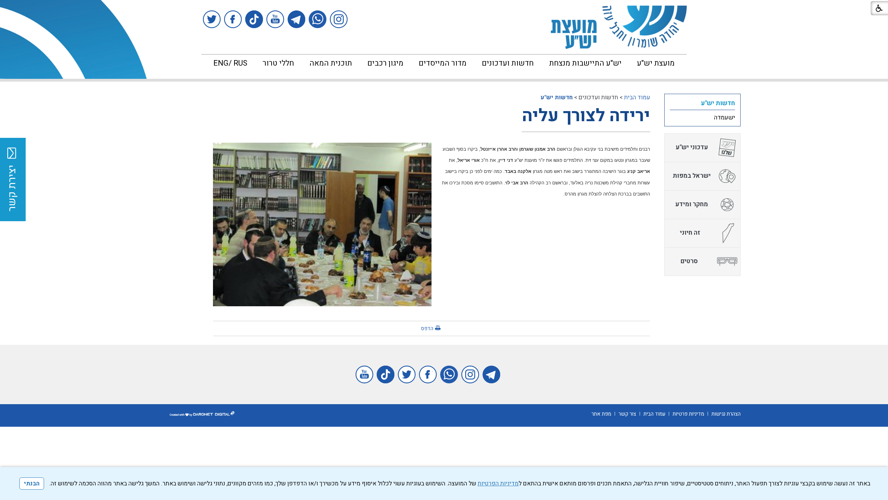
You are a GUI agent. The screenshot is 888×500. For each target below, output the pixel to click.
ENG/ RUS (230, 63)
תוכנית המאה (330, 63)
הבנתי (32, 483)
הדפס (427, 328)
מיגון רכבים (385, 63)
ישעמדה (724, 117)
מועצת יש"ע (656, 63)
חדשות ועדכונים (508, 63)
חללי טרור (278, 63)
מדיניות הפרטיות (498, 483)
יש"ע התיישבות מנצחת (585, 63)
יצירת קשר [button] (12, 188)
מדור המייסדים (443, 63)
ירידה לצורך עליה (586, 115)
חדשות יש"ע (556, 97)
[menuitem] (655, 63)
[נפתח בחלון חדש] (339, 19)
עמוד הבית (637, 97)
